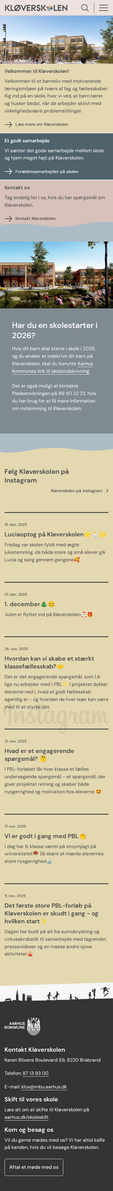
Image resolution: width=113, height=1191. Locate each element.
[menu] (103, 8)
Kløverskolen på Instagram (76, 490)
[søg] (84, 7)
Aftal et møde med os (33, 1167)
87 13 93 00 (36, 1073)
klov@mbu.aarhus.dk (44, 1087)
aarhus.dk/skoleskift (26, 1117)
